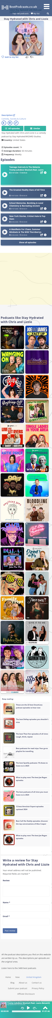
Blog (12, 982)
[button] (47, 5)
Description (7, 115)
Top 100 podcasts (20, 13)
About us (23, 982)
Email (6, 916)
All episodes (14, 128)
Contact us (37, 982)
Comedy (5, 118)
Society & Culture (18, 118)
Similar (36, 128)
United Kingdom (33, 977)
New (17, 977)
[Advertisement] (26, 86)
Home (8, 977)
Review (6, 880)
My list (36, 13)
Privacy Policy (38, 988)
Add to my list (11, 57)
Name (6, 902)
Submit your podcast (17, 988)
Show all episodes (27, 242)
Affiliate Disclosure (26, 994)
